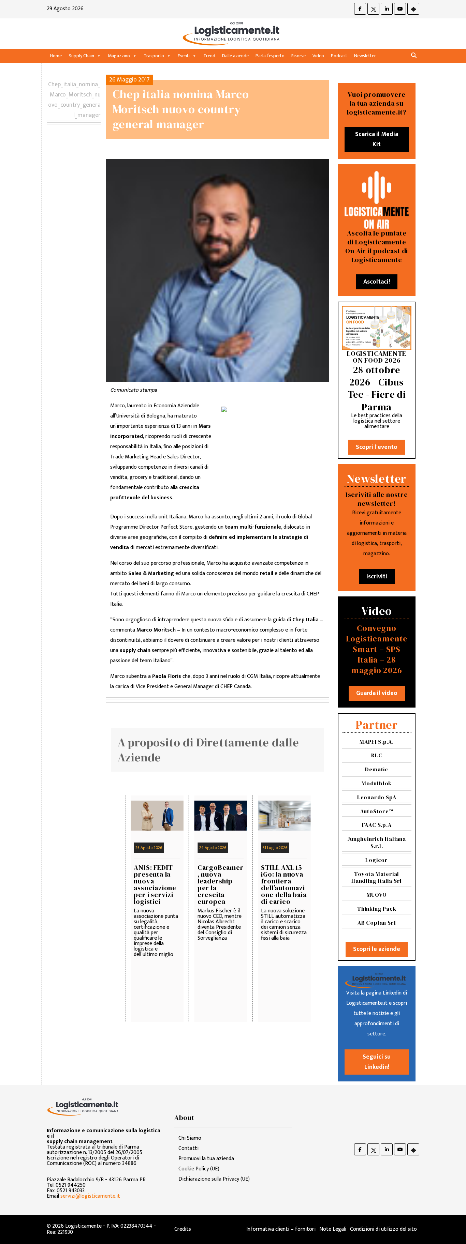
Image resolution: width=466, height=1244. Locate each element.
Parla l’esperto (270, 56)
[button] (414, 55)
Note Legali (332, 1229)
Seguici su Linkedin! (377, 1062)
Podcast (339, 56)
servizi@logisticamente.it (90, 1196)
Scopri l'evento (376, 447)
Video (318, 56)
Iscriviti (376, 577)
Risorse (298, 56)
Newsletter (365, 56)
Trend (209, 56)
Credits (182, 1229)
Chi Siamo (189, 1138)
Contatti (188, 1148)
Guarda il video (376, 693)
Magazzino (119, 56)
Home (56, 56)
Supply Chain (81, 56)
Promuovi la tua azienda (206, 1158)
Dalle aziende (235, 56)
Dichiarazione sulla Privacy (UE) (214, 1179)
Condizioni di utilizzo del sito (383, 1229)
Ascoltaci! (376, 282)
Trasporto (154, 56)
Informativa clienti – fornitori (281, 1229)
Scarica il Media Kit (376, 139)
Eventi (184, 56)
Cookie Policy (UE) (198, 1168)
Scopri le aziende (376, 949)
